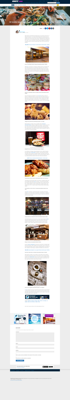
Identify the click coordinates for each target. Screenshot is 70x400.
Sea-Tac (39, 95)
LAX (26, 289)
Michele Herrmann (22, 31)
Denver (41, 300)
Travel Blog (46, 2)
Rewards (42, 2)
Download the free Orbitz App (20, 367)
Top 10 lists (21, 370)
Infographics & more (27, 370)
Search (58, 2)
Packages (21, 2)
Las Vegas (44, 300)
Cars (24, 2)
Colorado (35, 300)
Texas (39, 301)
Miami (29, 301)
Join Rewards (20, 1)
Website (17, 350)
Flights (18, 2)
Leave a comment (26, 32)
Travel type (17, 370)
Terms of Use (13, 380)
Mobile (40, 2)
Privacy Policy (17, 380)
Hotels (16, 2)
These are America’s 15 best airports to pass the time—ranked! (37, 44)
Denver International (31, 244)
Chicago (32, 300)
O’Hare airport (33, 152)
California (29, 300)
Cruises (32, 2)
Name (17, 343)
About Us (32, 370)
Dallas (39, 300)
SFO (35, 181)
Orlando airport (32, 256)
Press (11, 380)
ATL (27, 66)
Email (17, 346)
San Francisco (32, 301)
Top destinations (12, 370)
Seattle (36, 301)
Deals (34, 2)
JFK (27, 191)
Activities (37, 2)
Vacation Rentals (27, 2)
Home (13, 2)
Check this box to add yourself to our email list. (23, 358)
